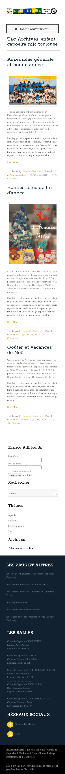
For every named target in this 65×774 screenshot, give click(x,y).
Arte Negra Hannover (16, 602)
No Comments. (15, 423)
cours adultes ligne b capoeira (36, 145)
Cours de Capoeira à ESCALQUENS (24, 684)
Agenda (14, 334)
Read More (12, 162)
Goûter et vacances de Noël (29, 350)
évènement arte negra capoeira (31, 152)
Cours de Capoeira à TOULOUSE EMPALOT (29, 698)
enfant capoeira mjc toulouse (21, 393)
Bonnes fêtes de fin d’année (29, 190)
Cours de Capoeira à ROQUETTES (24, 641)
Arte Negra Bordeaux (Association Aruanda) (27, 584)
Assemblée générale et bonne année (30, 62)
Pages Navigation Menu (34, 29)
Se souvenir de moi (21, 471)
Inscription (28, 475)
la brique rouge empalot (37, 155)
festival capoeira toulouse (29, 396)
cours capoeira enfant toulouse (39, 389)
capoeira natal (48, 141)
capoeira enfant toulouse (28, 141)
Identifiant (13, 456)
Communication (18, 175)
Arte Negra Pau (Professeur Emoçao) (23, 609)
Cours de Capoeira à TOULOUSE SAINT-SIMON (31, 670)
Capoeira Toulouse (32, 171)
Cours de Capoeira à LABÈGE (22, 655)
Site (10, 531)
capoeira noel (13, 145)
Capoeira (23, 419)
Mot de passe (14, 463)
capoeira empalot (32, 138)
